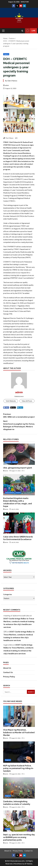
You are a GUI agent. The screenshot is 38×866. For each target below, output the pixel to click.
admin (7, 85)
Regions (7, 724)
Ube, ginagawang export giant (17, 468)
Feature (6, 54)
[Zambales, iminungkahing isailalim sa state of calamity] (19, 788)
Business (8, 462)
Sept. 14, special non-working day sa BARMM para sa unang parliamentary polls (19, 837)
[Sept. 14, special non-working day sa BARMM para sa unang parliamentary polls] (19, 821)
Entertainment (9, 492)
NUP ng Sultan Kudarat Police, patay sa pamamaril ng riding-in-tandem (18, 768)
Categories (7, 594)
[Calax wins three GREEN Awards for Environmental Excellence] (19, 523)
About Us (7, 668)
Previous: (19, 415)
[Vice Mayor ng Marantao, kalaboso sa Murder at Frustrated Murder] (19, 716)
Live (33, 31)
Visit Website (11, 401)
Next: (19, 425)
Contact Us (8, 672)
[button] (3, 30)
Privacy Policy (9, 677)
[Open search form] (22, 31)
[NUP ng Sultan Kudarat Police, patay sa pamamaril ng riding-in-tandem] (19, 752)
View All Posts (27, 401)
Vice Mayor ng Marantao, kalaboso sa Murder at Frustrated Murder (19, 732)
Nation (7, 829)
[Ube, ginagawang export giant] (19, 454)
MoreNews (18, 864)
